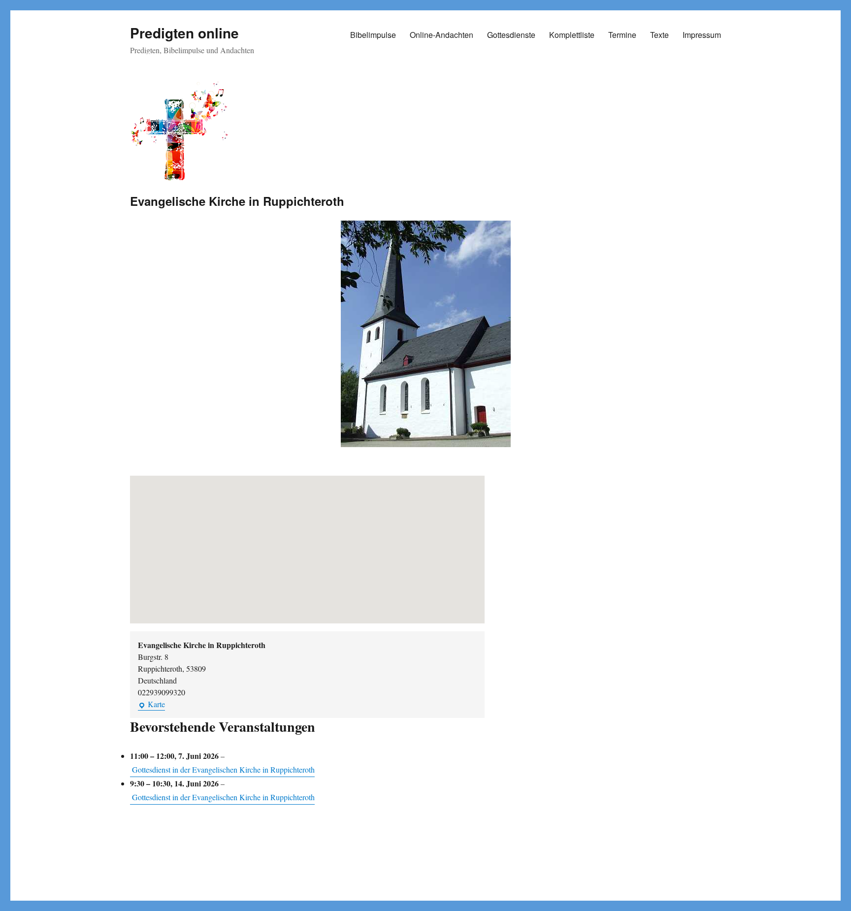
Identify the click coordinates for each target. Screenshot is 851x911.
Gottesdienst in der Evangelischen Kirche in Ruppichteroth (223, 769)
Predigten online (184, 33)
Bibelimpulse (373, 34)
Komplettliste (571, 34)
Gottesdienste (511, 34)
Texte (659, 34)
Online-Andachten (441, 34)
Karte (151, 704)
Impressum (702, 34)
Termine (622, 34)
